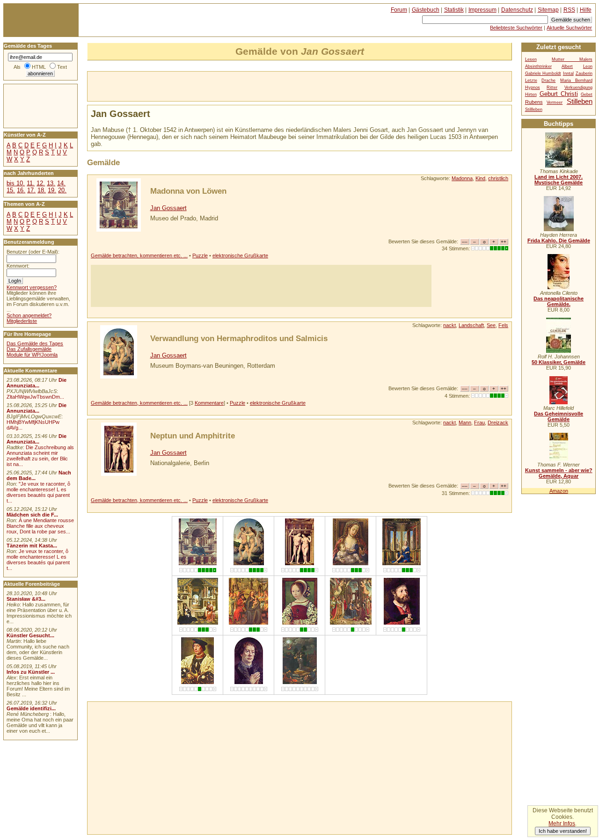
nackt (449, 325)
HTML (39, 67)
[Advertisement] (197, 86)
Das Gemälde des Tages (35, 343)
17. (31, 190)
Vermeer (554, 102)
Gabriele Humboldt (543, 73)
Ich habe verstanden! (563, 831)
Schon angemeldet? (29, 315)
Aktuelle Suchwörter (569, 27)
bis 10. (16, 183)
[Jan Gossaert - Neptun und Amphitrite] (299, 563)
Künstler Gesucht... (30, 635)
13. (51, 183)
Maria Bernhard (576, 80)
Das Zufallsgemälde (29, 349)
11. (31, 183)
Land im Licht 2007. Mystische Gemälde (558, 179)
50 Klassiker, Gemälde (558, 362)
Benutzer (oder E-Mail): (33, 252)
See (491, 325)
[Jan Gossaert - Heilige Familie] (248, 622)
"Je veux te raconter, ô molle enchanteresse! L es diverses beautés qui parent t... (38, 492)
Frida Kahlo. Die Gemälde (558, 240)
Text (62, 67)
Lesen (531, 59)
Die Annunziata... (36, 382)
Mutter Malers (572, 59)
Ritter (552, 87)
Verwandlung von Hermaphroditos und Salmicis (239, 338)
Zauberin (584, 73)
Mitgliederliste (22, 321)
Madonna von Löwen (188, 191)
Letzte (531, 80)
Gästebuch (425, 10)
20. (62, 190)
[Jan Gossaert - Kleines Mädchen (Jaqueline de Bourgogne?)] (299, 622)
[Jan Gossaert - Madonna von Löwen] (198, 563)
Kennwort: (18, 266)
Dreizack (498, 422)
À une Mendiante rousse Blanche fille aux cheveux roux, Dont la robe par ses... (40, 525)
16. (21, 190)
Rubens (534, 102)
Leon (587, 66)
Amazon (558, 491)
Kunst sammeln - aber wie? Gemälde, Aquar (558, 473)
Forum (399, 10)
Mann (465, 422)
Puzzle (200, 255)
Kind (480, 178)
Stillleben (533, 109)
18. (41, 190)
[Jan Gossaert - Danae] (401, 563)
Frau (479, 422)
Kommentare (209, 403)
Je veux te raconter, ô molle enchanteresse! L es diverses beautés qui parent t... (38, 559)
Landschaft (471, 325)
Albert (567, 66)
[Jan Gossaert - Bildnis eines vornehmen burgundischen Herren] (197, 681)
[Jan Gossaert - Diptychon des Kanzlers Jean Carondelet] (248, 681)
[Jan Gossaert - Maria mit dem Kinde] (350, 563)
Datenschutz (517, 10)
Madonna (462, 178)
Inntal (568, 73)
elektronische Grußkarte (240, 255)
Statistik (454, 10)
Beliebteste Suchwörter (516, 27)
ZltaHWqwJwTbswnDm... (35, 397)
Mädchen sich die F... (32, 514)
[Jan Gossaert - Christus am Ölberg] (300, 681)
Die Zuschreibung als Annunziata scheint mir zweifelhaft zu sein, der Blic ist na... (40, 456)
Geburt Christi (559, 93)
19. (52, 190)
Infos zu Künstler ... (31, 672)
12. (41, 183)
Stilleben (579, 101)
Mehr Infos (561, 823)
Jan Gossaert (168, 207)
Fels (503, 325)
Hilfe (586, 10)
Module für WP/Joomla (32, 354)
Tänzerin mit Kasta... (32, 545)
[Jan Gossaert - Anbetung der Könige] (351, 622)
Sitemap (548, 10)
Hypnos (532, 87)
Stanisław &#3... (26, 599)
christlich (498, 178)
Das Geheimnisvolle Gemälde (558, 416)
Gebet (586, 94)
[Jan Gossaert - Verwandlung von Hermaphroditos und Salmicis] (249, 563)
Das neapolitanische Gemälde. (558, 301)
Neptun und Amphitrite (192, 435)
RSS (569, 10)
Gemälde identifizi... (31, 708)
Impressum (482, 10)
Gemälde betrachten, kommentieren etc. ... (139, 255)
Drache (548, 80)
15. (11, 190)
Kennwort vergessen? (32, 287)
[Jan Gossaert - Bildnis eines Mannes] (402, 622)
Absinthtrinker (538, 66)
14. (61, 183)
